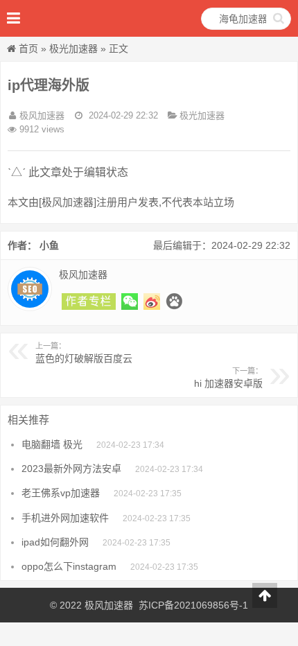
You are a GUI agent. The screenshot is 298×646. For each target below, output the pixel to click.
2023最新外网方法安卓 (71, 468)
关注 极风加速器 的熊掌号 (174, 301)
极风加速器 (109, 605)
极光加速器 (73, 48)
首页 (28, 48)
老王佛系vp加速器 (60, 492)
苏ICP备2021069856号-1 (193, 605)
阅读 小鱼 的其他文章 (89, 301)
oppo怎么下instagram (68, 566)
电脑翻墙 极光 (51, 444)
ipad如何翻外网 (55, 542)
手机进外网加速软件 (65, 517)
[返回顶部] (264, 595)
